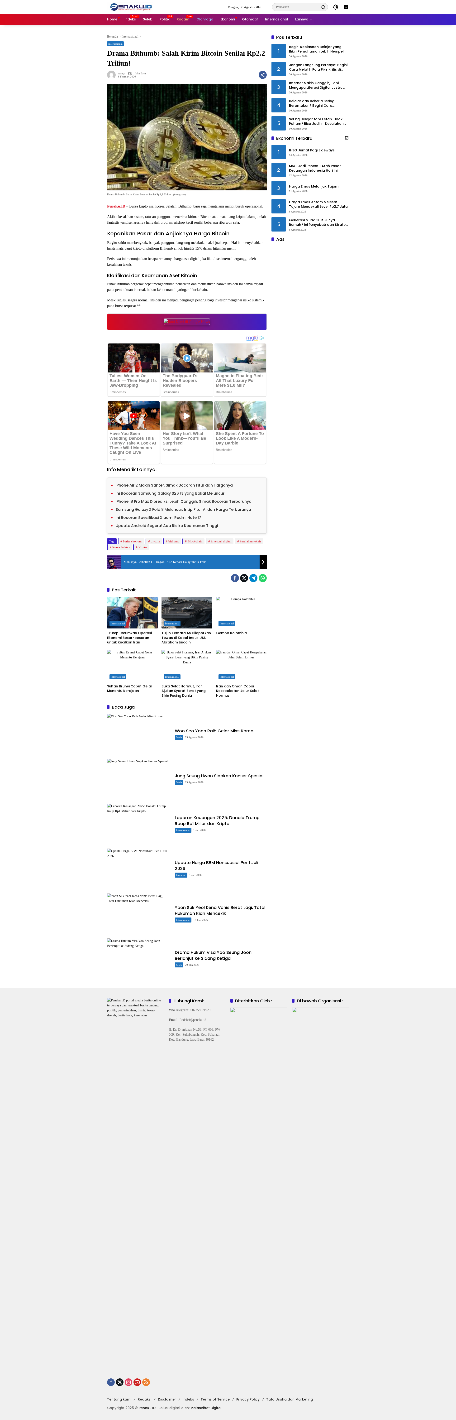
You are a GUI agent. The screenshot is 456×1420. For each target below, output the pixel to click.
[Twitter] (244, 578)
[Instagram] (128, 1382)
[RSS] (146, 1382)
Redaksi (144, 1399)
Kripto (142, 547)
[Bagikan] (263, 75)
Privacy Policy (248, 1399)
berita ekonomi (132, 541)
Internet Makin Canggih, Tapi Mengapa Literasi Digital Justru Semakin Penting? (315, 85)
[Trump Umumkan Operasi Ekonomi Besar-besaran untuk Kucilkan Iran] (132, 612)
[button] (323, 7)
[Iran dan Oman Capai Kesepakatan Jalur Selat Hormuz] (241, 666)
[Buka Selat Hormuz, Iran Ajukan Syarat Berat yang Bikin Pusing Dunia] (187, 666)
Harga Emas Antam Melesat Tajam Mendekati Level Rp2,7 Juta (318, 204)
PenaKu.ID (116, 206)
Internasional (115, 43)
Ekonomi (181, 875)
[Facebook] (235, 578)
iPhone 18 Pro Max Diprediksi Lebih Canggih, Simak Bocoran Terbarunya (184, 501)
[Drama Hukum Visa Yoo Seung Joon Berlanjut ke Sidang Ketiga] (139, 958)
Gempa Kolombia (231, 633)
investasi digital (221, 541)
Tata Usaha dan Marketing (289, 1399)
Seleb (179, 737)
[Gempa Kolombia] (241, 612)
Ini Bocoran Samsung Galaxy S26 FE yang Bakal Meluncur (170, 493)
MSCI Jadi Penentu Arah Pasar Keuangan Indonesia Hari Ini (315, 168)
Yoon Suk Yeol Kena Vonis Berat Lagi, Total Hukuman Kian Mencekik (220, 910)
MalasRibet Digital (206, 1408)
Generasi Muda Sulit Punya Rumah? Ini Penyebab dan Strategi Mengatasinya (319, 222)
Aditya (121, 73)
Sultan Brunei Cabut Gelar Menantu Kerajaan (129, 688)
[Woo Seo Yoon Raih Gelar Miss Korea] (139, 734)
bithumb (173, 541)
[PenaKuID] (131, 7)
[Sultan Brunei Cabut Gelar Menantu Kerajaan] (132, 666)
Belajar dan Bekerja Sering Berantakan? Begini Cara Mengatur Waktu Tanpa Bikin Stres (319, 103)
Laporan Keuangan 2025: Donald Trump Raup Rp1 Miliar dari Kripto (217, 820)
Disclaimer (167, 1399)
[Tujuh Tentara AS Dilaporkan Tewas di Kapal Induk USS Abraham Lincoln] (187, 612)
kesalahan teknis (250, 541)
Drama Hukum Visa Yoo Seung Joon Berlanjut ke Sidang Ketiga (213, 955)
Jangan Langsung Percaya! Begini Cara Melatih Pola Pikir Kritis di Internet (318, 67)
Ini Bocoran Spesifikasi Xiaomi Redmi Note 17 (158, 517)
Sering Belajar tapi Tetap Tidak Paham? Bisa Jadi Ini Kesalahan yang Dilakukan (316, 121)
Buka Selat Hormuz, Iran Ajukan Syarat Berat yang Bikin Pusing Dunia (184, 691)
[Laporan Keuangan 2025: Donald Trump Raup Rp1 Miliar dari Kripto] (139, 824)
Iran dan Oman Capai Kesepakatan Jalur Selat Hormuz (237, 691)
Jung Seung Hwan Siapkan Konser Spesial (219, 776)
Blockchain (195, 541)
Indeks (188, 1399)
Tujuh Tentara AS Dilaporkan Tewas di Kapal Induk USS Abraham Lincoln (186, 638)
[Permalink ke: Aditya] (112, 75)
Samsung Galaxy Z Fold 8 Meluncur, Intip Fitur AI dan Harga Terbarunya (183, 509)
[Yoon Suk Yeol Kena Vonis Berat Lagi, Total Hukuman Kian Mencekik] (139, 914)
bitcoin (155, 541)
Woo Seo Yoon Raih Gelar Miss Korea (214, 731)
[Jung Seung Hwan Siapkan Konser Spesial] (139, 779)
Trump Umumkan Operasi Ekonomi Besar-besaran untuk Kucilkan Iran (129, 638)
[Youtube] (137, 1382)
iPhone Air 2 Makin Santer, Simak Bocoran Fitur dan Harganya (174, 485)
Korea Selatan (121, 547)
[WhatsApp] (263, 578)
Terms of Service (215, 1399)
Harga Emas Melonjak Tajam (313, 186)
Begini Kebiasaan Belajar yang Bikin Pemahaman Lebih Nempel (316, 49)
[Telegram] (253, 578)
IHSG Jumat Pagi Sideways (312, 150)
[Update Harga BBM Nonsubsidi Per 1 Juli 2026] (139, 869)
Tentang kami (119, 1399)
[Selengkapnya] (347, 138)
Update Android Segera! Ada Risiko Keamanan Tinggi (167, 525)
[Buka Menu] (346, 7)
